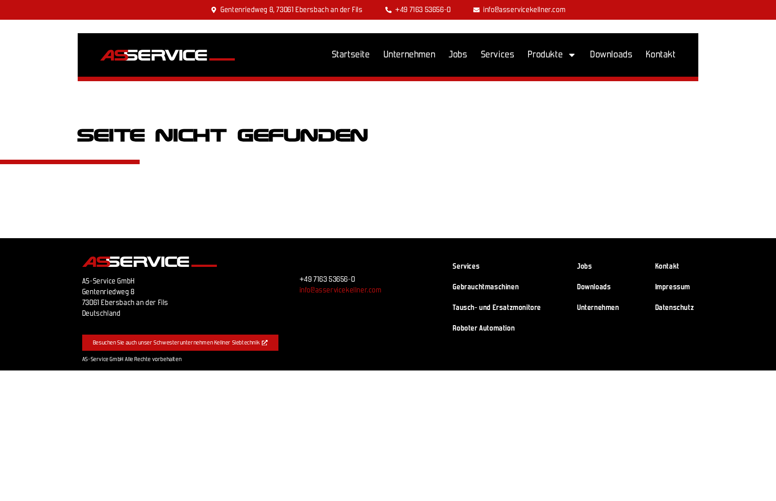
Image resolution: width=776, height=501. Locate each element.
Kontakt (660, 54)
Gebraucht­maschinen (486, 287)
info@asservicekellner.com (341, 290)
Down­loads (611, 54)
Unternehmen (410, 54)
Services (498, 54)
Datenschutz (674, 307)
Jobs (458, 54)
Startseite (351, 54)
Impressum (672, 287)
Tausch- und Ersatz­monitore (497, 307)
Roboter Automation (484, 328)
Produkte (545, 54)
